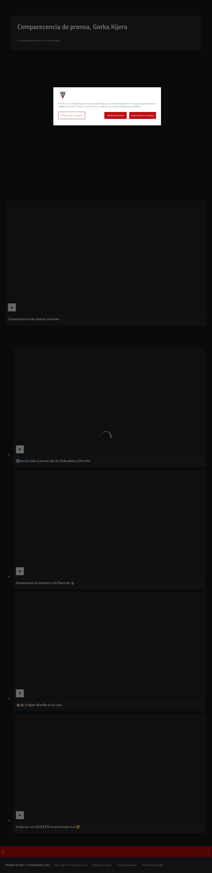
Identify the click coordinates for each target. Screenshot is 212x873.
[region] (107, 106)
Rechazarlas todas (115, 115)
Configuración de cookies (71, 115)
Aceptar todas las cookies (142, 115)
